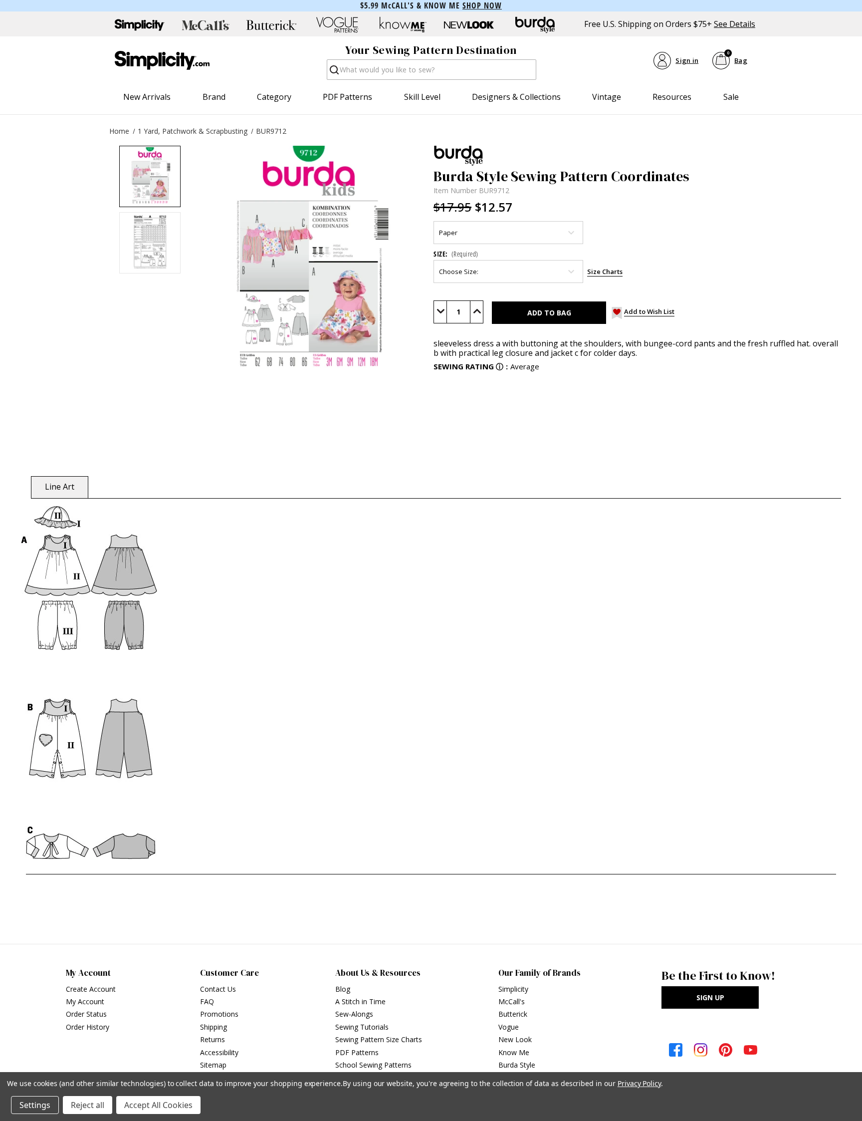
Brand (214, 96)
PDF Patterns (347, 96)
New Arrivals (147, 96)
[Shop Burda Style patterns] (535, 24)
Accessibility (219, 1052)
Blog (342, 989)
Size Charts (605, 271)
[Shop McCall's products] (205, 24)
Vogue (508, 1027)
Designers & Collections (516, 96)
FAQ (207, 1001)
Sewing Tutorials (362, 1027)
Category (274, 96)
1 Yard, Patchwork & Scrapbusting (192, 131)
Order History (87, 1027)
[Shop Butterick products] (271, 24)
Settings (34, 1105)
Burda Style (516, 1065)
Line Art (59, 486)
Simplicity (513, 989)
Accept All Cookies (158, 1105)
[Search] (333, 72)
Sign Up (710, 997)
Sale (731, 96)
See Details (734, 24)
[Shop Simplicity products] (140, 24)
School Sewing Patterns (373, 1065)
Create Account (91, 989)
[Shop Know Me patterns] (403, 24)
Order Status (86, 1014)
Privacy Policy (639, 1083)
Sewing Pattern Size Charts (378, 1039)
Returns (212, 1039)
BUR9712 (271, 131)
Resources (671, 96)
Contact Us (218, 989)
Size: (455, 254)
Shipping (213, 1027)
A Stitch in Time (360, 1001)
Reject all (87, 1105)
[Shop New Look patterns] (469, 24)
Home (119, 131)
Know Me (513, 1052)
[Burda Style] (636, 156)
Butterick (512, 1014)
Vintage (606, 96)
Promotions (219, 1014)
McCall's (511, 1001)
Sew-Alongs (354, 1014)
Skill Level (422, 96)
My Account (85, 1001)
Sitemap (213, 1065)
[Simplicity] (162, 60)
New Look (515, 1039)
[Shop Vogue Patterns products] (337, 24)
